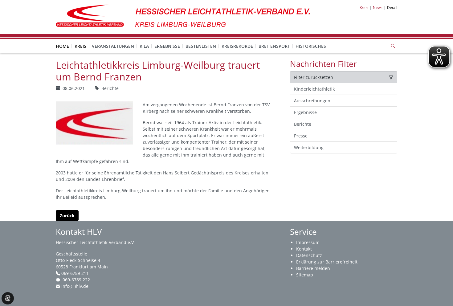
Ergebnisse (167, 46)
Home (62, 46)
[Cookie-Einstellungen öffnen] (8, 298)
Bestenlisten (201, 46)
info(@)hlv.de (74, 286)
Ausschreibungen (312, 101)
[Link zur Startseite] (186, 16)
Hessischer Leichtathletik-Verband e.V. (95, 242)
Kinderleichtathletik (314, 89)
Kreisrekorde (237, 46)
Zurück (67, 215)
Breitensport (274, 46)
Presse (301, 136)
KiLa (144, 46)
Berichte (302, 124)
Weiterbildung (309, 147)
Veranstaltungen (113, 46)
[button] (80, 40)
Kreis (80, 46)
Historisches (311, 46)
